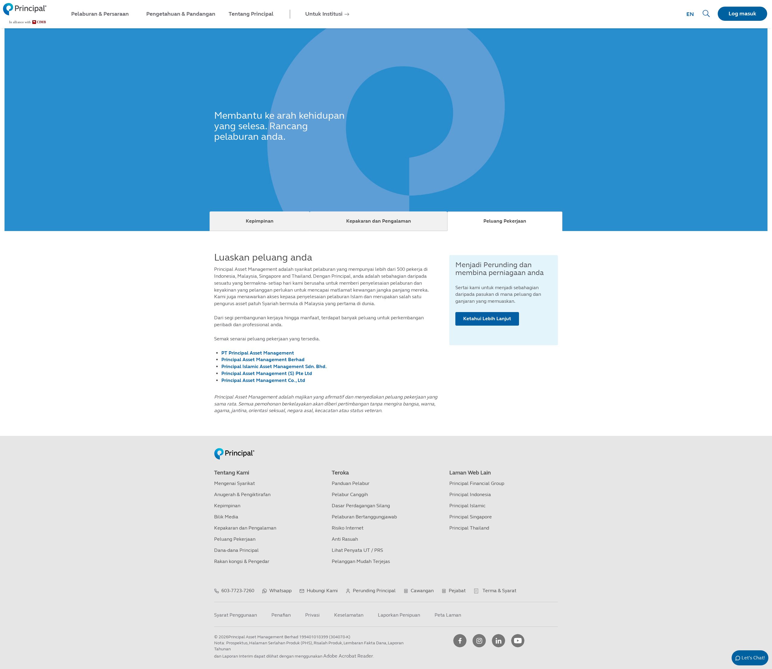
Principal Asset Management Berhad (263, 359)
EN (690, 14)
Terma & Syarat (499, 590)
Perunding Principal (374, 590)
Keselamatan (348, 615)
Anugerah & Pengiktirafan (242, 494)
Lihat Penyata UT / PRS (357, 550)
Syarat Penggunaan (235, 615)
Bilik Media (226, 517)
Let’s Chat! (753, 658)
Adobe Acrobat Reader (348, 656)
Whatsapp (280, 590)
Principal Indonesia (470, 494)
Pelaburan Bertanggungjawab (364, 517)
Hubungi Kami (322, 590)
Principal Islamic (467, 505)
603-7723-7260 (237, 590)
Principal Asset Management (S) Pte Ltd (266, 373)
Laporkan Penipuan (399, 615)
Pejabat (457, 590)
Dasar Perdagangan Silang (361, 505)
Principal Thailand (469, 528)
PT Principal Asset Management (257, 353)
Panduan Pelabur (350, 483)
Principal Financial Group (476, 483)
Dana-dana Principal (236, 550)
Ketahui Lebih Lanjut (487, 318)
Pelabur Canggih (350, 494)
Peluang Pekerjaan (504, 221)
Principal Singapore (470, 517)
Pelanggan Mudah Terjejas (361, 561)
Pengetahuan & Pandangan (180, 14)
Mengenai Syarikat (234, 483)
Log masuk (742, 13)
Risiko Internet (347, 528)
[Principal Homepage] (234, 448)
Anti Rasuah (345, 539)
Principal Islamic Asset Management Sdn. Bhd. (274, 366)
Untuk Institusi (324, 14)
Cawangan (422, 590)
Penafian (281, 615)
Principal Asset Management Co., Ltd (263, 380)
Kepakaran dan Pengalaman (378, 221)
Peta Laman (448, 615)
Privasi (312, 615)
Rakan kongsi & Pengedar (241, 561)
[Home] (24, 13)
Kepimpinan (260, 221)
